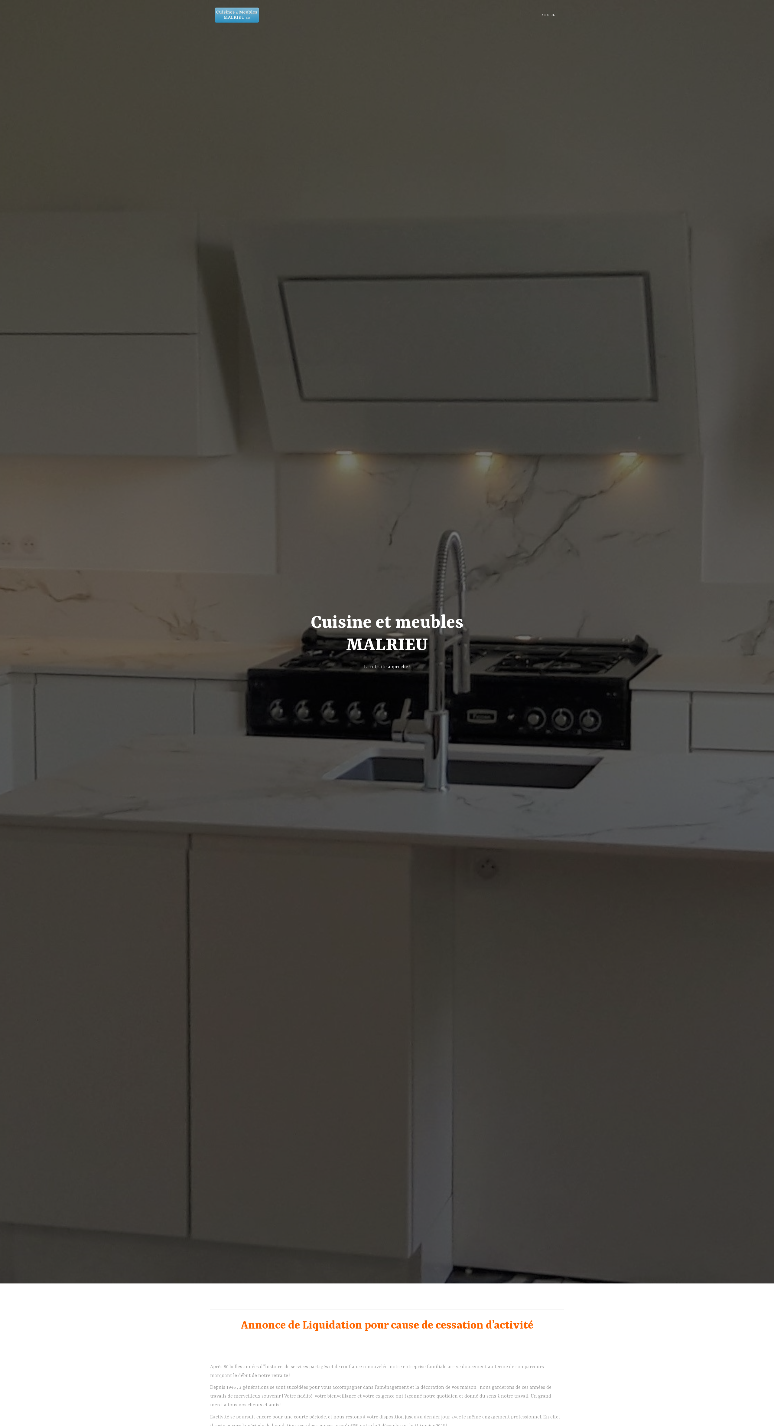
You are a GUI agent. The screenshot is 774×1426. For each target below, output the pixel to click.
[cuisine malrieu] (237, 15)
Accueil (548, 15)
